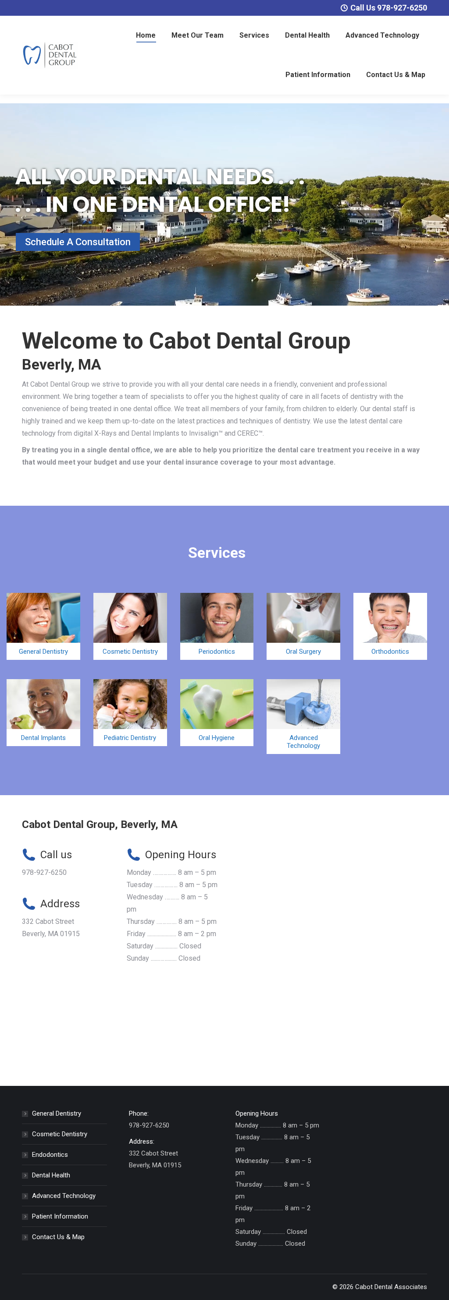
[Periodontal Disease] (217, 626)
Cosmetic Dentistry (59, 1134)
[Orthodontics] (390, 626)
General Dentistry (56, 1113)
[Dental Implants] (43, 712)
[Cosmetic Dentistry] (130, 626)
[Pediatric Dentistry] (130, 712)
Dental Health (51, 1175)
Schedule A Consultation (78, 241)
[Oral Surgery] (303, 626)
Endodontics (50, 1155)
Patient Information (60, 1216)
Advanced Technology (64, 1196)
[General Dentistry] (43, 626)
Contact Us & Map (58, 1237)
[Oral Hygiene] (217, 712)
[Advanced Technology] (303, 716)
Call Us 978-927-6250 (388, 7)
